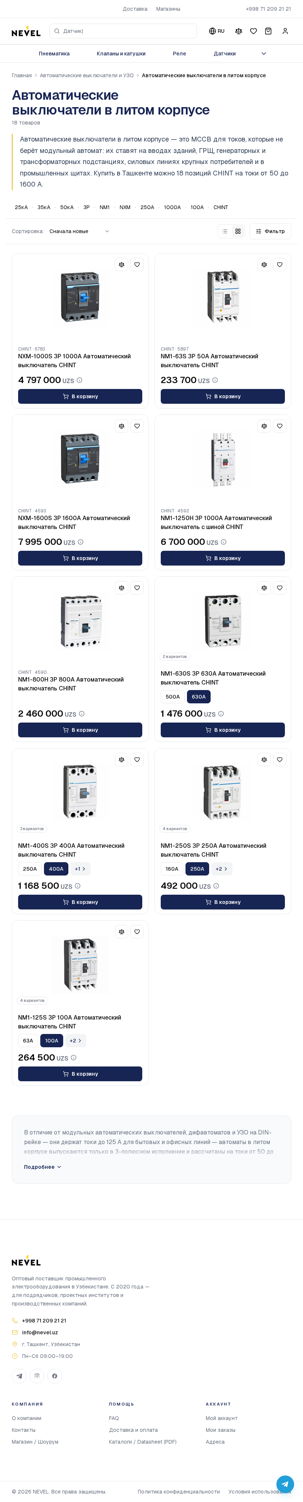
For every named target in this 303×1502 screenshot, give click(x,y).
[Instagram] (37, 1376)
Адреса (215, 1441)
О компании (26, 1418)
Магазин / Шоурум (35, 1441)
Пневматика (54, 53)
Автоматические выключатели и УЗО (87, 75)
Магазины (168, 9)
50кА (67, 207)
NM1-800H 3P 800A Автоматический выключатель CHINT (71, 684)
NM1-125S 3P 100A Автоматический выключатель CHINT (69, 1022)
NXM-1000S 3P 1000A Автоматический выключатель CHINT (74, 360)
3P (87, 207)
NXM (125, 207)
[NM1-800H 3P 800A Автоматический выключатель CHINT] (80, 621)
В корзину (85, 396)
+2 (219, 869)
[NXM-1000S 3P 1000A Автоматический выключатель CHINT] (80, 297)
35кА (44, 207)
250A (147, 207)
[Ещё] (263, 53)
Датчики (225, 53)
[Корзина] (268, 31)
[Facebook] (54, 1376)
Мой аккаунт (222, 1418)
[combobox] (123, 31)
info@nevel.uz (40, 1332)
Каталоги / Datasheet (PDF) (143, 1441)
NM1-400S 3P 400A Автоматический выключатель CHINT (71, 850)
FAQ (114, 1418)
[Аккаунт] (285, 31)
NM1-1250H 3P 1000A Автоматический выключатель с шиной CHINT (216, 522)
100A (197, 207)
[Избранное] (253, 31)
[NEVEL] (26, 31)
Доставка (135, 9)
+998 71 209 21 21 (268, 9)
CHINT (221, 207)
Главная (22, 75)
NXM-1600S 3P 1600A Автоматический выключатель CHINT (74, 522)
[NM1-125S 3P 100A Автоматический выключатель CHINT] (80, 965)
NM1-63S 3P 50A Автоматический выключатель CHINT (209, 360)
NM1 (105, 207)
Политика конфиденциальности (179, 1491)
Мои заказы (220, 1430)
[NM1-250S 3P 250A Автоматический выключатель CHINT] (223, 792)
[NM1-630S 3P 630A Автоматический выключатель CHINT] (223, 621)
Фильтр (275, 231)
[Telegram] (19, 1376)
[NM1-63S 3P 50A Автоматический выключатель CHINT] (223, 297)
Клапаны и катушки (121, 53)
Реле (179, 53)
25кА (21, 207)
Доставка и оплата (133, 1430)
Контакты (23, 1430)
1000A (172, 207)
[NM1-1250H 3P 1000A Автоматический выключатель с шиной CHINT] (223, 459)
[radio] (225, 231)
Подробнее (39, 1167)
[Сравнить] (238, 31)
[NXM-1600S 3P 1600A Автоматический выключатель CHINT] (80, 459)
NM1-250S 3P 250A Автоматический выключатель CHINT (213, 850)
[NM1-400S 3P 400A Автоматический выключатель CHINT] (80, 792)
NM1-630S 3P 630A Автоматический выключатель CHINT (213, 678)
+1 (77, 869)
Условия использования (260, 1491)
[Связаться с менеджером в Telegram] (285, 1484)
